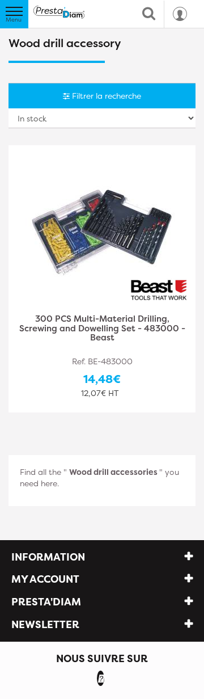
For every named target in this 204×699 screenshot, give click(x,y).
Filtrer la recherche (105, 95)
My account (45, 579)
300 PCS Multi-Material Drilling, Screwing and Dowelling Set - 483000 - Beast (102, 328)
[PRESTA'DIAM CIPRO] (58, 12)
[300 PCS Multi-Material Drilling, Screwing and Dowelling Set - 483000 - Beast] (102, 230)
